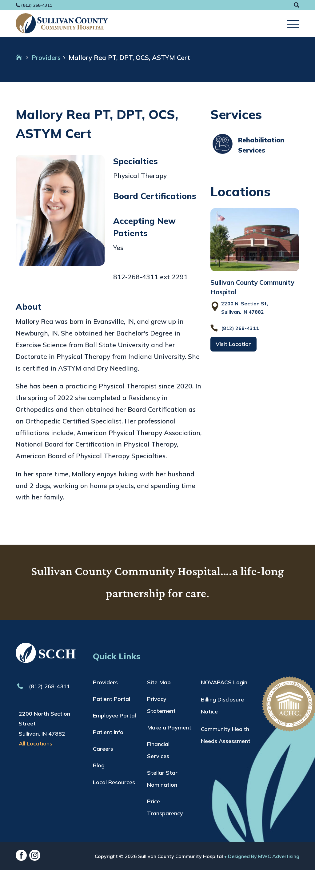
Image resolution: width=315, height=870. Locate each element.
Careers (103, 748)
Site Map (159, 682)
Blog (99, 765)
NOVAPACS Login (224, 682)
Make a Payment (169, 727)
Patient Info (108, 732)
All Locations (35, 743)
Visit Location (234, 344)
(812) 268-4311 (48, 686)
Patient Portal (111, 698)
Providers (46, 58)
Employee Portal (114, 715)
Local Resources (114, 782)
